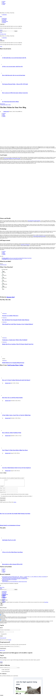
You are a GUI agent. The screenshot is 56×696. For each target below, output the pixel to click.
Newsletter (4, 22)
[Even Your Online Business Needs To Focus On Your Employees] (29, 460)
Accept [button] (43, 602)
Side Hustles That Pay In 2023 (9, 540)
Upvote (1, 264)
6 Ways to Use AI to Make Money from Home (12, 552)
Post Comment (2, 498)
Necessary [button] (2, 613)
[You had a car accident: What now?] (29, 307)
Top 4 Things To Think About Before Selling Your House (15, 450)
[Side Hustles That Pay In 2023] (29, 534)
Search (16, 31)
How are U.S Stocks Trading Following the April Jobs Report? (16, 380)
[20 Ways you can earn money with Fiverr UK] (29, 62)
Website (1, 492)
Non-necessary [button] (2, 618)
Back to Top (2, 587)
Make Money (4, 18)
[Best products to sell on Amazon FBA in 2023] (29, 558)
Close (1, 588)
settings (15, 502)
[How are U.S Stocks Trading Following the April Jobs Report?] (29, 372)
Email (1, 490)
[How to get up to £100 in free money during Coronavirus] (29, 88)
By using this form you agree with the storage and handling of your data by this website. (16, 496)
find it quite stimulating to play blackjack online (12, 158)
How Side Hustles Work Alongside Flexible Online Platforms (15, 319)
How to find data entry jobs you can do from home (13, 75)
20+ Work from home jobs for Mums (10, 101)
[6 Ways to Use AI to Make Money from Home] (29, 546)
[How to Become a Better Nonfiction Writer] (29, 425)
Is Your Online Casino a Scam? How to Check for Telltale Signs (16, 415)
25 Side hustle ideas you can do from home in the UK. (14, 57)
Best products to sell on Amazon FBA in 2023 (12, 564)
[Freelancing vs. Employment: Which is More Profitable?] (29, 331)
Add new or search (3, 667)
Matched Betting (5, 21)
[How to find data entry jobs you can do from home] (29, 71)
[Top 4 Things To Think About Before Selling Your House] (29, 443)
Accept (1, 661)
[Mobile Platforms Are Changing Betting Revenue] (29, 351)
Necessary (3, 614)
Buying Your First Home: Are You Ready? (9, 579)
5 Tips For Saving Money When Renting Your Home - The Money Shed (14, 578)
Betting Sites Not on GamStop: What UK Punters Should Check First (17, 344)
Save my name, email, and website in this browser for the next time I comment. (14, 494)
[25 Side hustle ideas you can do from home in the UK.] (29, 53)
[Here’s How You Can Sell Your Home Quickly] (29, 390)
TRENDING (4, 14)
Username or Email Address (5, 629)
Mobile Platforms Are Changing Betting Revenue (13, 362)
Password (1, 631)
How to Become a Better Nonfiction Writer (11, 432)
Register (9, 639)
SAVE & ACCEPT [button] (3, 622)
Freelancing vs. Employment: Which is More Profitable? (14, 339)
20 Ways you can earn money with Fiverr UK (12, 66)
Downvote (4, 264)
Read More (46, 602)
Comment (2, 486)
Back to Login (2, 650)
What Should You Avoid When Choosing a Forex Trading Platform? (17, 324)
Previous (1, 103)
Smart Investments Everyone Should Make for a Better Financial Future (14, 581)
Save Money (4, 19)
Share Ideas (4, 20)
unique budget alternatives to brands (39, 236)
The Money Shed (3, 34)
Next (4, 103)
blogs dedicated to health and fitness (34, 220)
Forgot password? (3, 637)
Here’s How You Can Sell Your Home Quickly (12, 397)
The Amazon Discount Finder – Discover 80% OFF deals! (15, 84)
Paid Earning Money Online (15, 365)
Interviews (5, 313)
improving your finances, (25, 244)
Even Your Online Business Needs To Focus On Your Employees (16, 467)
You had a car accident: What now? (10, 315)
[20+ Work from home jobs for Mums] (29, 97)
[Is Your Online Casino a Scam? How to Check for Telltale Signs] (29, 408)
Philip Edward (4, 580)
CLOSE (1, 695)
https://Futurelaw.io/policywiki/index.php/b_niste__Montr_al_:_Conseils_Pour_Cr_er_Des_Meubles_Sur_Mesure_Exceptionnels (24, 576)
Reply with (2, 500)
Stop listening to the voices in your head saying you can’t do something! (14, 577)
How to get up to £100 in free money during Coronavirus (15, 92)
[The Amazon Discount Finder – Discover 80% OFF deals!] (29, 79)
